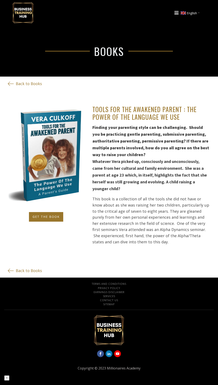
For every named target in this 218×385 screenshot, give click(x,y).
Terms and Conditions (109, 284)
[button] (24, 83)
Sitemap (109, 304)
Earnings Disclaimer (109, 292)
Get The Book (46, 217)
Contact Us (109, 300)
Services (109, 296)
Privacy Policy (109, 288)
